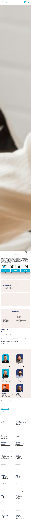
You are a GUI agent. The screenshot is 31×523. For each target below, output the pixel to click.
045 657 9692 (4, 365)
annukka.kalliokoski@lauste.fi (20, 465)
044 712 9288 (3, 510)
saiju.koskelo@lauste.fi (19, 491)
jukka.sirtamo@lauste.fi (19, 381)
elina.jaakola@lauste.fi (4, 458)
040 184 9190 (3, 422)
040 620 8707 (18, 510)
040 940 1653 (3, 496)
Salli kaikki (25, 270)
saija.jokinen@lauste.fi (19, 366)
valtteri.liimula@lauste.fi (4, 511)
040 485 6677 (18, 490)
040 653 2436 (18, 424)
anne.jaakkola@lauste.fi (19, 451)
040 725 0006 (3, 457)
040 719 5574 (17, 517)
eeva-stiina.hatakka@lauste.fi (5, 445)
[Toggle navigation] (28, 2)
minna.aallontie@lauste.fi (19, 425)
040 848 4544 (18, 436)
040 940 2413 (18, 380)
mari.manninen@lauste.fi (19, 518)
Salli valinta (15, 270)
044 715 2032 (3, 437)
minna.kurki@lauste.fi (19, 498)
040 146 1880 (18, 444)
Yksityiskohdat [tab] (15, 254)
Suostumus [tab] (5, 254)
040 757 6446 (3, 484)
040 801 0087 (4, 380)
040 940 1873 (3, 517)
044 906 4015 (4, 395)
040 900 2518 (18, 365)
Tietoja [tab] (26, 254)
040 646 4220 (3, 477)
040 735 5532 (18, 395)
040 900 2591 (3, 490)
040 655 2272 (18, 477)
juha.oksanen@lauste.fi (5, 396)
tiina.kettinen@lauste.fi (4, 478)
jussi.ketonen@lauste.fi (5, 366)
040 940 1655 (3, 497)
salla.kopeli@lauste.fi (4, 491)
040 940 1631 (3, 516)
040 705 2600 (3, 450)
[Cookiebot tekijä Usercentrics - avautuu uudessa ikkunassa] (26, 252)
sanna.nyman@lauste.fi (19, 396)
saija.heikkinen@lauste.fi (19, 445)
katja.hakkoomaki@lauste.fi (5, 438)
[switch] (12, 267)
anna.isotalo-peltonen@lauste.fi (6, 451)
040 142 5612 (3, 444)
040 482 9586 (3, 464)
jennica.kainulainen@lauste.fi (5, 465)
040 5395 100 (18, 476)
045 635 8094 (18, 464)
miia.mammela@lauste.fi (5, 381)
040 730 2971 (17, 484)
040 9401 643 (18, 497)
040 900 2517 (18, 450)
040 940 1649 (3, 469)
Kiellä (5, 270)
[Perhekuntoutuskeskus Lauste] (4, 2)
